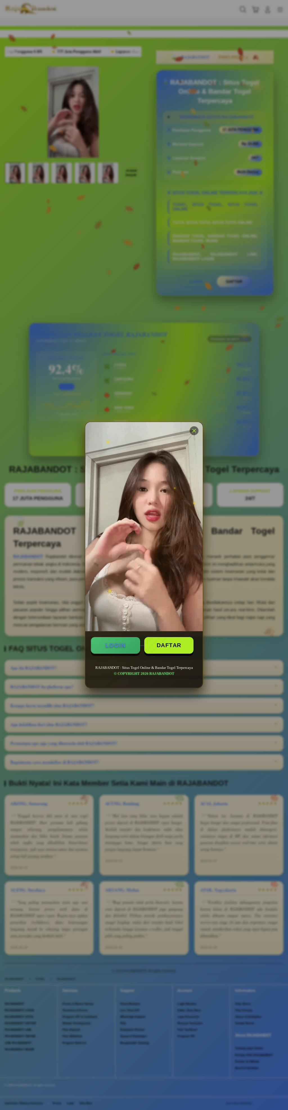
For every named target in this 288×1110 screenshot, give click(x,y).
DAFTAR (169, 645)
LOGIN (115, 645)
